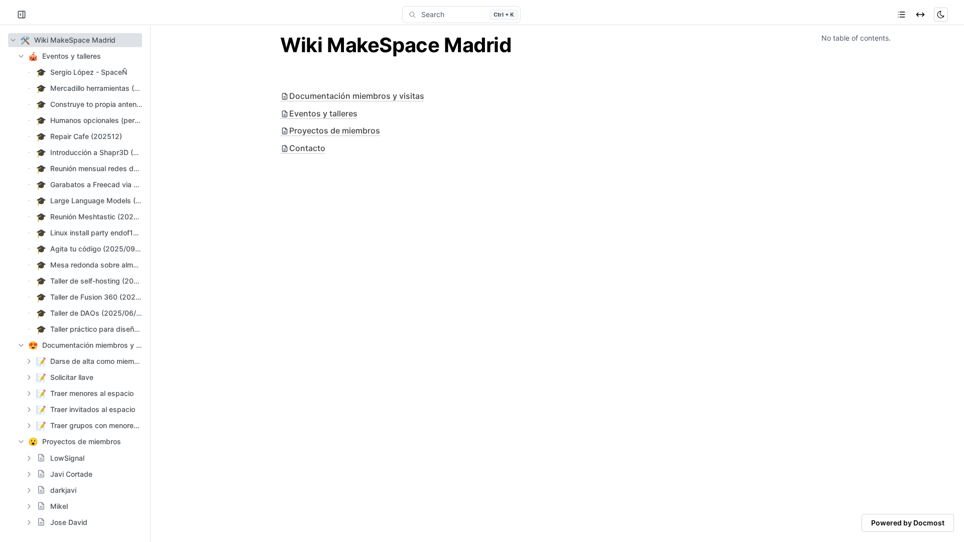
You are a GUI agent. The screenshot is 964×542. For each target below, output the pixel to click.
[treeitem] (75, 40)
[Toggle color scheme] (941, 15)
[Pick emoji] (41, 458)
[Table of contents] (901, 14)
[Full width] (920, 14)
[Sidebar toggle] (21, 14)
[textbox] (482, 45)
